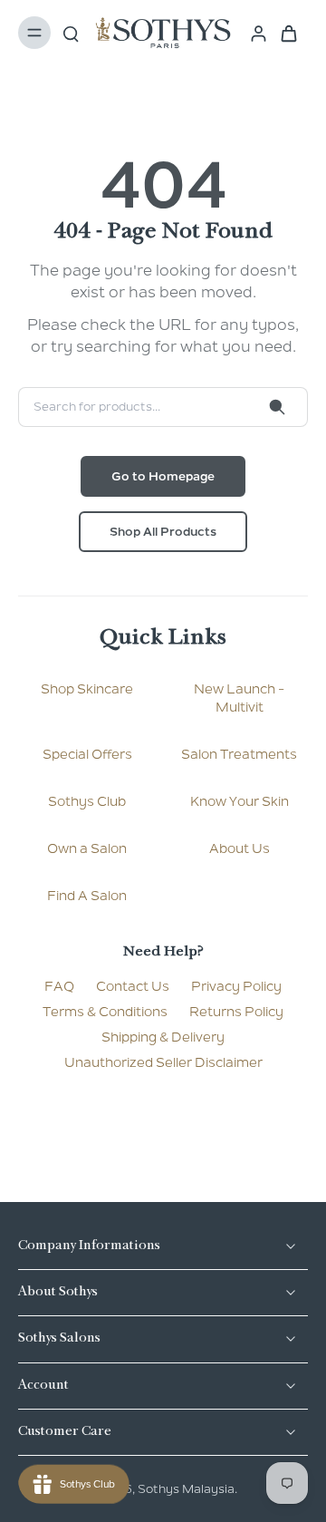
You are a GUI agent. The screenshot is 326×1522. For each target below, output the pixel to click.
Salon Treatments (239, 754)
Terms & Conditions (105, 1011)
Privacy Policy (236, 986)
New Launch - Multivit (239, 698)
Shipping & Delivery (163, 1037)
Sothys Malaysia (186, 1489)
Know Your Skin (239, 801)
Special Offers (87, 754)
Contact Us (132, 986)
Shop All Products (163, 531)
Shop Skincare (87, 689)
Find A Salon (87, 895)
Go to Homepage (163, 476)
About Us (239, 848)
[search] (71, 33)
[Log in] (253, 33)
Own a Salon (87, 848)
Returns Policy (236, 1011)
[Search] (277, 407)
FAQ (59, 986)
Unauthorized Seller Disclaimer (163, 1062)
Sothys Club (87, 801)
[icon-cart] (288, 33)
